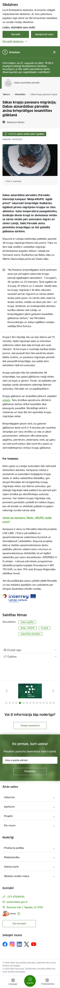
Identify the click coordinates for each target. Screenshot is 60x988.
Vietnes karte (11, 866)
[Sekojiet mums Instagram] (12, 944)
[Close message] (54, 52)
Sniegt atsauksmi (30, 725)
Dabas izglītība (27, 622)
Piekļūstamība (12, 857)
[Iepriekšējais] (7, 690)
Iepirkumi (9, 806)
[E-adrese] (9, 913)
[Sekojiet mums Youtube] (33, 944)
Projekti (44, 628)
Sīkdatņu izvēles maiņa (16, 876)
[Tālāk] (53, 690)
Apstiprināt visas (44, 34)
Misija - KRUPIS (27, 628)
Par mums (10, 825)
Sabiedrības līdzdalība (30, 634)
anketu (6, 400)
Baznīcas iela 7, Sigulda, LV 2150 (25, 907)
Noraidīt (15, 34)
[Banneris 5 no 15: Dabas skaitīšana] (30, 690)
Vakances (9, 797)
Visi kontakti (19, 923)
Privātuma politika (14, 847)
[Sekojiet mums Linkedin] (19, 944)
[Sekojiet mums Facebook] (5, 944)
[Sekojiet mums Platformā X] (26, 944)
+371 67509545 (15, 896)
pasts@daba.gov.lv (17, 901)
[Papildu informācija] (19, 913)
